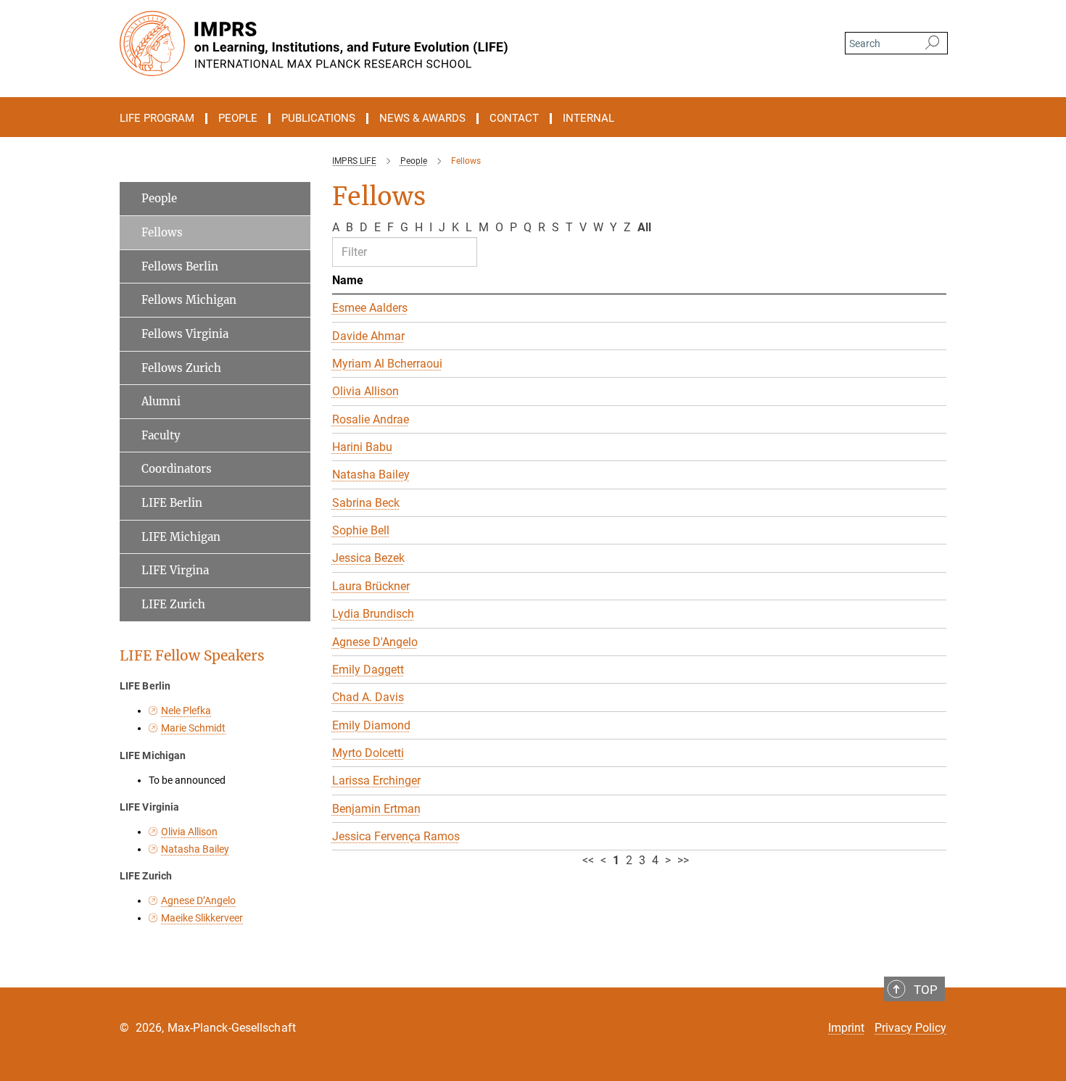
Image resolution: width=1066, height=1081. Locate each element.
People (159, 198)
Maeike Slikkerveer (202, 918)
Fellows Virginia (184, 334)
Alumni (161, 401)
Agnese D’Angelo (198, 900)
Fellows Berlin (179, 266)
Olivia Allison (189, 831)
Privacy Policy (910, 1028)
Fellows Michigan (188, 300)
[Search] (932, 43)
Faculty (161, 435)
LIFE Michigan (180, 537)
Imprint (846, 1028)
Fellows (162, 232)
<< (588, 860)
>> (683, 860)
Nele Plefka (186, 710)
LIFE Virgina (175, 570)
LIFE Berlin (171, 503)
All (644, 227)
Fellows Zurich (181, 368)
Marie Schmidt (193, 728)
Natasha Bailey (195, 849)
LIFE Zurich (173, 604)
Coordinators (176, 469)
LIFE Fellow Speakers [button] (192, 655)
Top (926, 989)
